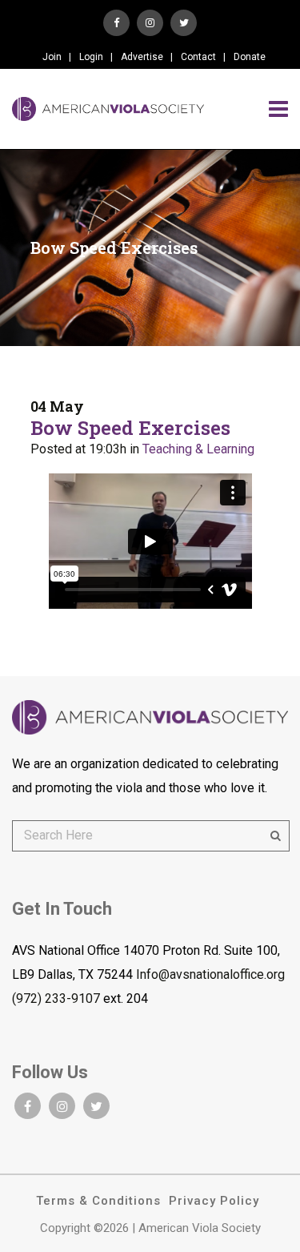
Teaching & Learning (198, 449)
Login (91, 56)
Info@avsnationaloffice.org (210, 974)
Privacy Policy (214, 1201)
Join (52, 56)
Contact (198, 56)
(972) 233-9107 (56, 998)
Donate (250, 56)
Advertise (142, 56)
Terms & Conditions (98, 1201)
